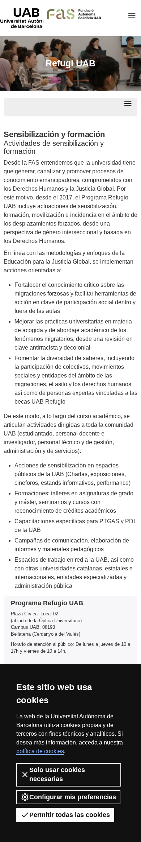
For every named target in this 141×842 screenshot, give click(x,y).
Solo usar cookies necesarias (57, 774)
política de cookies (40, 751)
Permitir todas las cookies (69, 814)
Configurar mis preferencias (72, 797)
